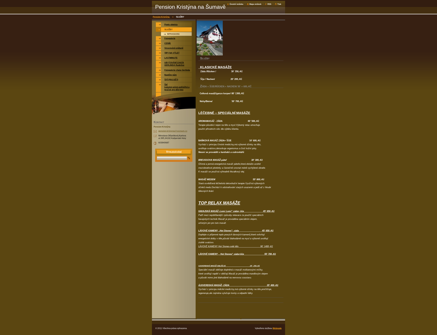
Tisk (279, 4)
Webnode (277, 328)
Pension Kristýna (161, 17)
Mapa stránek (255, 4)
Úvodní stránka (236, 4)
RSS (269, 4)
